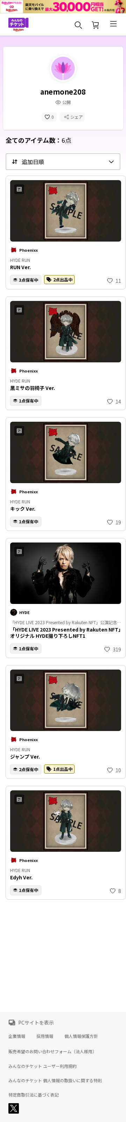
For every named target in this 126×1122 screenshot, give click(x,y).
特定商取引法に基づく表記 (33, 1095)
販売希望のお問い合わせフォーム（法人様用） (52, 1051)
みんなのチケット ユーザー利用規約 (42, 1066)
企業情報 (16, 1036)
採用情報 (44, 1036)
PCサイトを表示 (36, 1022)
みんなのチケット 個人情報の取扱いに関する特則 (55, 1080)
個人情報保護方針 (81, 1036)
